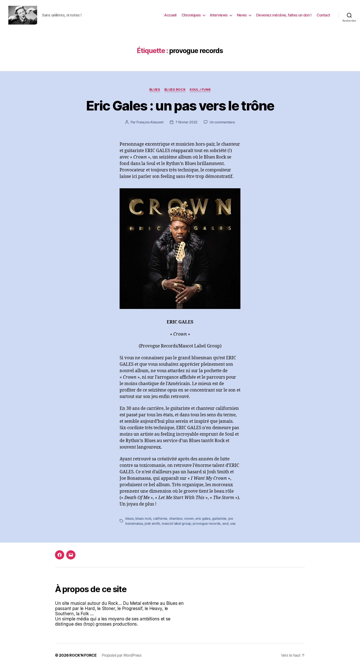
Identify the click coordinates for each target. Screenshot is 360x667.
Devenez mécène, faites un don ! (284, 15)
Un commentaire (222, 122)
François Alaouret (150, 122)
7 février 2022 (186, 122)
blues (129, 518)
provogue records (206, 523)
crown (189, 518)
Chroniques (191, 15)
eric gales (202, 518)
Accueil (170, 15)
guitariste (219, 518)
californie (160, 518)
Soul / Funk (200, 90)
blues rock (143, 518)
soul (225, 523)
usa (232, 523)
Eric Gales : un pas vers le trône (180, 106)
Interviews (219, 15)
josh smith (152, 523)
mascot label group (176, 523)
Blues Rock (175, 90)
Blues (154, 90)
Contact (323, 15)
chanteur (175, 518)
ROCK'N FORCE (83, 655)
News (242, 15)
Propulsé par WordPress (122, 655)
